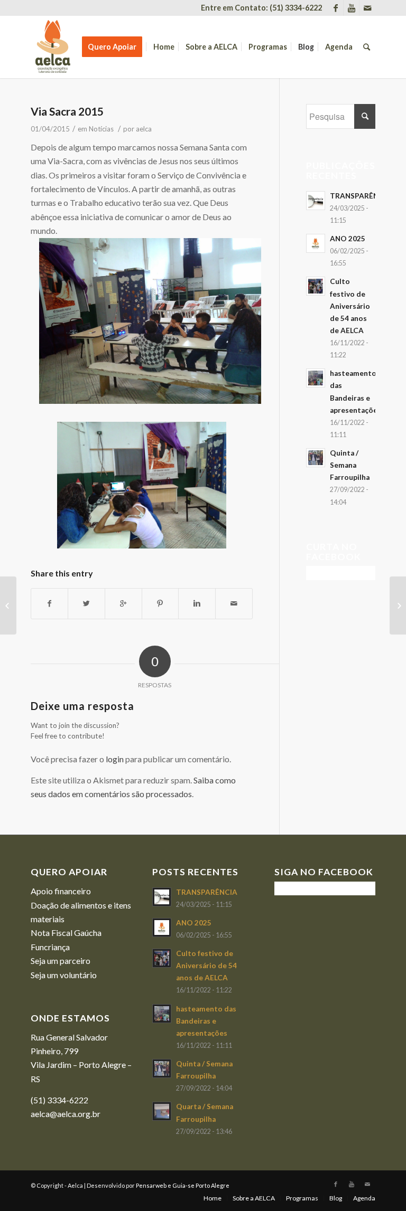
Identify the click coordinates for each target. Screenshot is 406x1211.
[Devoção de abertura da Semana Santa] (8, 605)
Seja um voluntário (64, 975)
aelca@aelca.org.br (65, 1114)
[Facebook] (335, 8)
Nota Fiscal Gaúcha (66, 933)
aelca (144, 129)
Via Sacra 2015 (67, 111)
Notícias (101, 129)
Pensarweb (151, 1185)
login (115, 759)
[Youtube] (351, 8)
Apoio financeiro (61, 891)
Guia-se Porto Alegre (200, 1185)
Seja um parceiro (60, 960)
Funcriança (50, 947)
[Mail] (367, 8)
